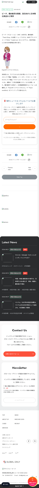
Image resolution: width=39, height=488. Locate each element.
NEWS (16, 415)
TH (16, 453)
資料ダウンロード (7, 438)
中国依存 (5, 290)
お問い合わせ (6, 435)
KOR (10, 453)
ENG (3, 453)
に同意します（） (20, 134)
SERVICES (5, 428)
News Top (19, 177)
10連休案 (5, 313)
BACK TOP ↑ (19, 486)
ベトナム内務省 (29, 313)
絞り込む (5, 484)
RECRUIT (17, 424)
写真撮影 (27, 266)
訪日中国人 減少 (15, 290)
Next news (31, 168)
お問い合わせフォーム (12, 354)
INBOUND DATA (19, 419)
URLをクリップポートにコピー (18, 27)
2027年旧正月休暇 (16, 313)
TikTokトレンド (7, 266)
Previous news (8, 168)
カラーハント (19, 266)
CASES (4, 424)
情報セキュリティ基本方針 (10, 444)
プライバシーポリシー (22, 386)
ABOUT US (5, 419)
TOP (3, 415)
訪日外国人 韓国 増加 (29, 290)
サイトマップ (6, 447)
